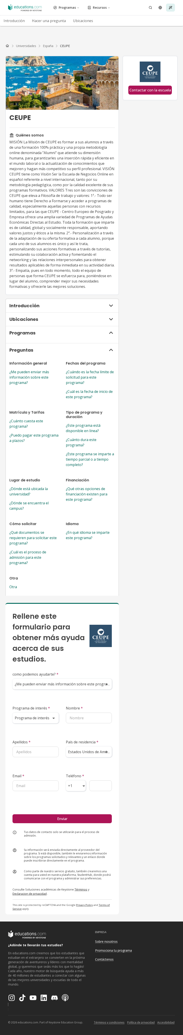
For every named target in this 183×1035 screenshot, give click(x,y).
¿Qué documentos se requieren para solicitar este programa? (33, 538)
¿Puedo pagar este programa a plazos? (33, 438)
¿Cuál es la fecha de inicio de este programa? (89, 394)
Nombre (74, 708)
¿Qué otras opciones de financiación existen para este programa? (86, 494)
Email (18, 775)
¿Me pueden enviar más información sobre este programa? (29, 377)
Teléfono (75, 775)
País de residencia (82, 742)
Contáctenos (104, 959)
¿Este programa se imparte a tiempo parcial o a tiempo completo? (90, 459)
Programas (67, 7)
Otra (13, 586)
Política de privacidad (141, 1022)
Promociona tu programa (113, 950)
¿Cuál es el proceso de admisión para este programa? (27, 557)
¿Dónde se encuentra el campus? (29, 506)
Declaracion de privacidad (29, 894)
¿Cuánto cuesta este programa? (26, 424)
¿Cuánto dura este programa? (81, 442)
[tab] (14, 20)
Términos (81, 889)
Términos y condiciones (109, 1022)
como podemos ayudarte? (35, 674)
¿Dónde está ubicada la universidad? (28, 491)
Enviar (62, 818)
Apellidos (21, 742)
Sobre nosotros (106, 941)
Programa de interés (31, 708)
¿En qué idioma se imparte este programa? (88, 535)
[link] (65, 46)
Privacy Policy (84, 905)
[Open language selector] (160, 8)
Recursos (100, 7)
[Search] (150, 8)
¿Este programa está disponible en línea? (83, 428)
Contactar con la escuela (150, 90)
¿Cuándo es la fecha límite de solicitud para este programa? (90, 377)
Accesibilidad (166, 1022)
